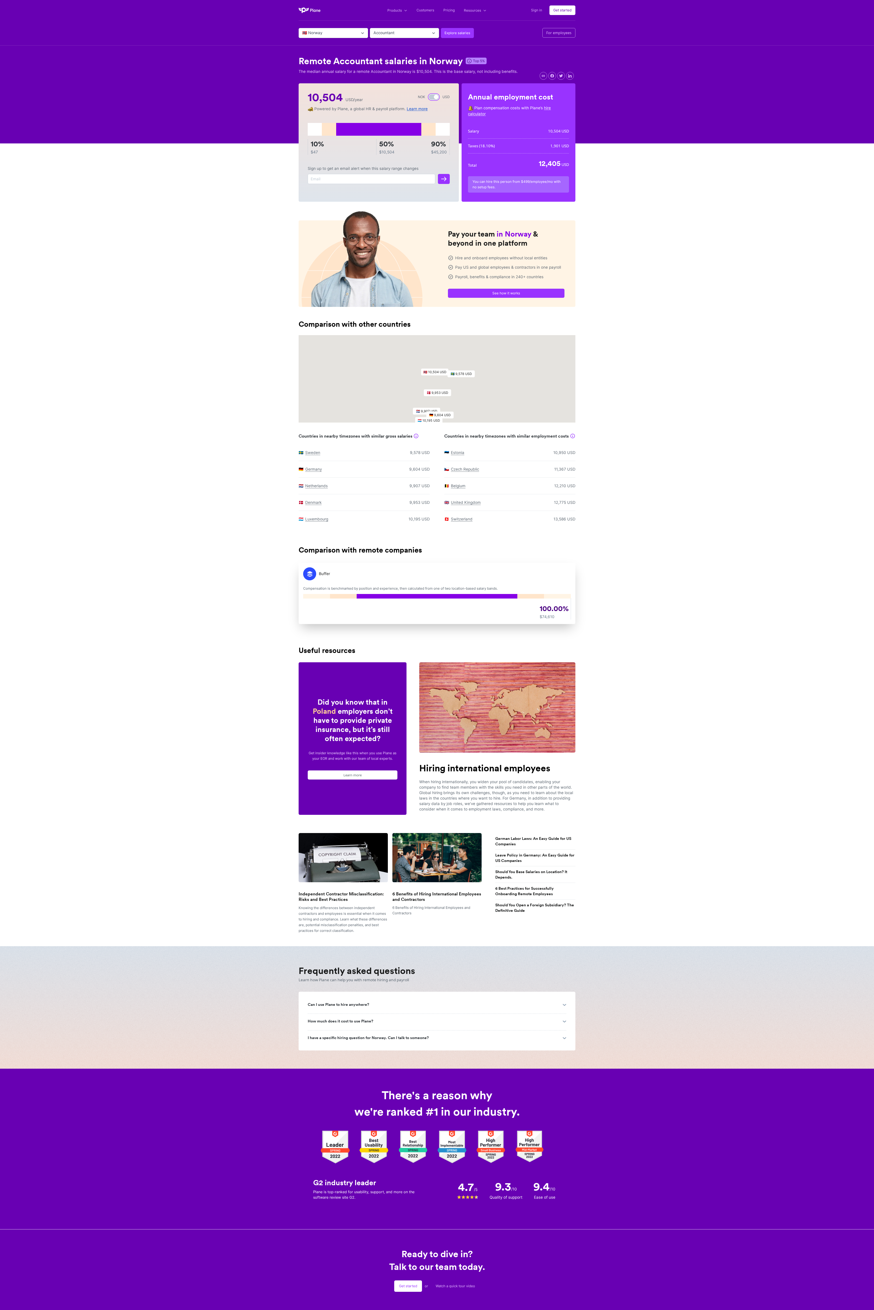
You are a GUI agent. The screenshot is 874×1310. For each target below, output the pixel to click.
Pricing (449, 10)
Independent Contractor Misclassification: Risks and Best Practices (341, 896)
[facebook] (552, 76)
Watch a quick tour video (455, 1286)
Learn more (417, 109)
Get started (562, 10)
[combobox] (302, 33)
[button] (437, 373)
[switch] (434, 97)
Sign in (536, 10)
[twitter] (561, 75)
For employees (559, 32)
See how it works (506, 293)
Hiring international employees (484, 768)
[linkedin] (570, 76)
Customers (425, 10)
